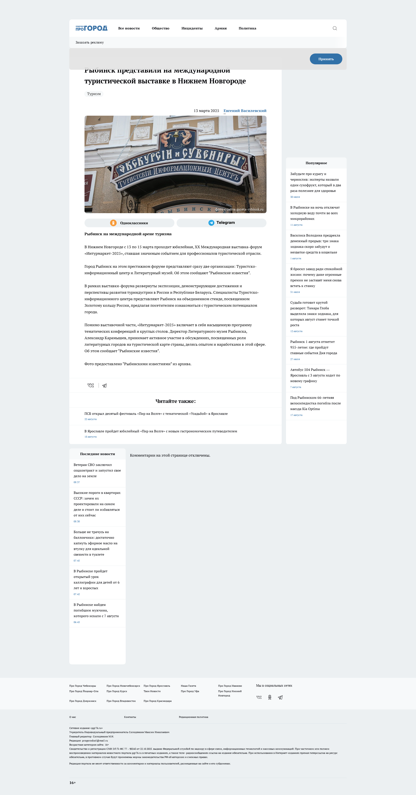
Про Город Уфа (190, 691)
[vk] (91, 385)
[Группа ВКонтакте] (259, 697)
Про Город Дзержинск (82, 701)
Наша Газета (188, 685)
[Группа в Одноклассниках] (129, 223)
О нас (72, 717)
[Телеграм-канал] (221, 223)
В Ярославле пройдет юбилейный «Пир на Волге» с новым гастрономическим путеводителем (160, 433)
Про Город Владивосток (121, 701)
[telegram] (106, 385)
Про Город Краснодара (158, 701)
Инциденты (192, 28)
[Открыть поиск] (334, 28)
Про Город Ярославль (157, 685)
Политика (247, 28)
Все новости (129, 28)
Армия (221, 28)
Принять (326, 59)
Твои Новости (152, 691)
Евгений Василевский (245, 110)
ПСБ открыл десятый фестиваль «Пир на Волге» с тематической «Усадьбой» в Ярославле (156, 416)
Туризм (94, 93)
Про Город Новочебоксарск (123, 685)
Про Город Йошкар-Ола (83, 691)
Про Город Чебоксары (82, 685)
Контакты (130, 717)
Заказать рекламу (90, 42)
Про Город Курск (117, 691)
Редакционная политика (193, 717)
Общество (160, 28)
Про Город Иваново (230, 685)
